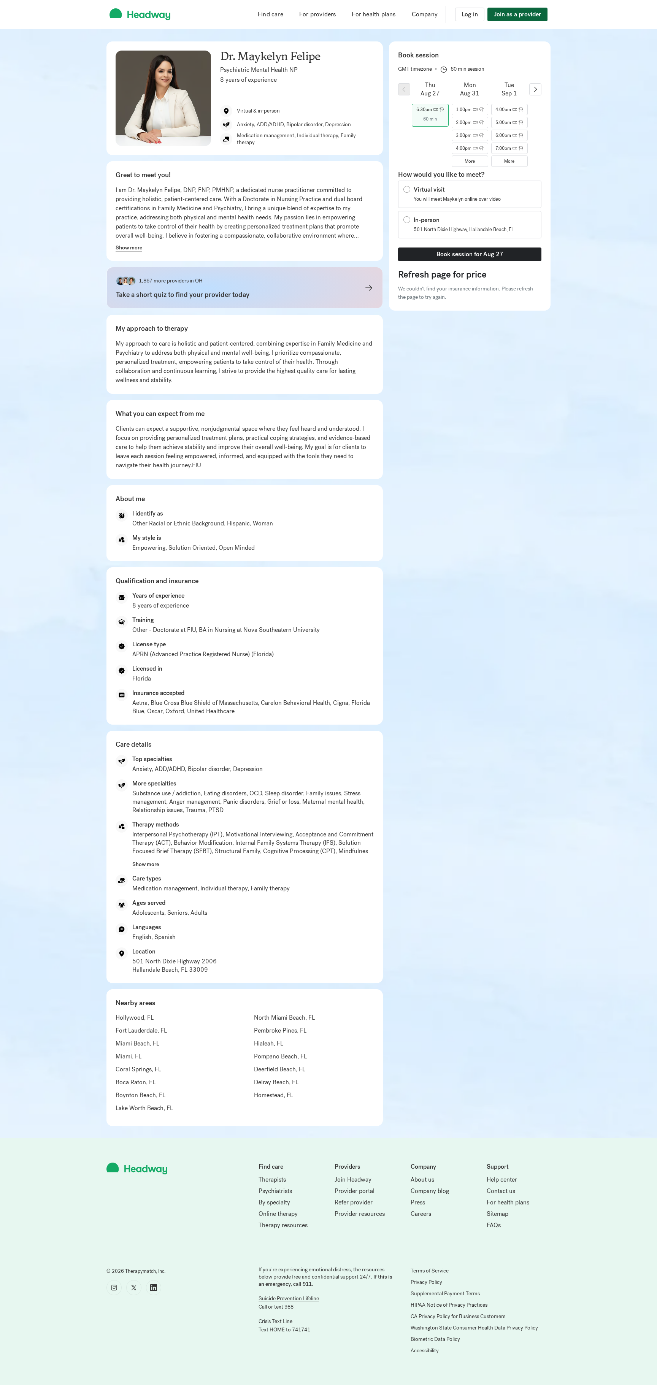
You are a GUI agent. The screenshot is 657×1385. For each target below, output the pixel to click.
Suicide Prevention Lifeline (289, 1298)
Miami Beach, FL (137, 1043)
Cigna (340, 703)
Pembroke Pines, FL (280, 1030)
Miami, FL (128, 1056)
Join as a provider (517, 14)
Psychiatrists (275, 1191)
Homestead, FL (273, 1095)
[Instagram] (114, 1287)
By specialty (274, 1202)
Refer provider (354, 1202)
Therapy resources (283, 1225)
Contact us (501, 1191)
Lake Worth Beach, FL (144, 1108)
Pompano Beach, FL (280, 1056)
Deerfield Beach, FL (279, 1069)
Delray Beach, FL (276, 1082)
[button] (430, 109)
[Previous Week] (404, 89)
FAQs (494, 1225)
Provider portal (355, 1191)
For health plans (373, 14)
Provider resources (360, 1214)
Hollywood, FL (135, 1018)
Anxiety (142, 769)
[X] (133, 1287)
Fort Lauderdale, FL (141, 1030)
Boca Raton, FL (136, 1082)
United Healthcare (211, 711)
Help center (502, 1180)
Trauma (195, 810)
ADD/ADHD (170, 769)
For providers (317, 14)
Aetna (140, 703)
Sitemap (497, 1214)
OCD (255, 793)
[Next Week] (535, 89)
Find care (270, 14)
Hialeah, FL (268, 1043)
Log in (470, 14)
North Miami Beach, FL (284, 1018)
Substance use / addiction (166, 793)
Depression (248, 769)
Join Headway (353, 1180)
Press (418, 1202)
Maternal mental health (332, 802)
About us (422, 1180)
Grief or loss (283, 802)
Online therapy (278, 1214)
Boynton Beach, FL (140, 1095)
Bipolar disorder (209, 769)
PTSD (216, 810)
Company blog (430, 1191)
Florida (141, 678)
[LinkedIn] (153, 1287)
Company (425, 14)
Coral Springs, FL (138, 1069)
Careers (421, 1214)
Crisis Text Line (275, 1321)
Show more (129, 247)
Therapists (272, 1180)
